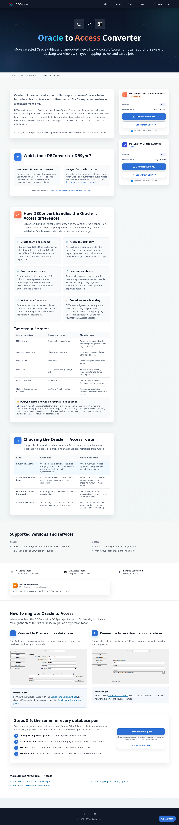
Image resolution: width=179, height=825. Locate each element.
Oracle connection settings (63, 696)
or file (118, 695)
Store (130, 4)
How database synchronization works (31, 785)
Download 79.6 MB (145, 166)
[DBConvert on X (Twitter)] (84, 814)
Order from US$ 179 (145, 124)
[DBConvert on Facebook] (89, 814)
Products (105, 4)
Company (158, 4)
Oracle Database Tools (29, 75)
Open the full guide (142, 731)
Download (119, 4)
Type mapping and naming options (111, 781)
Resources (143, 4)
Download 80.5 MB (145, 116)
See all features (142, 745)
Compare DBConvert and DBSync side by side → (71, 190)
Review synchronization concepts (80, 182)
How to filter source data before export (31, 781)
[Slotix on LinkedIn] (95, 814)
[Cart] (168, 4)
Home (12, 75)
